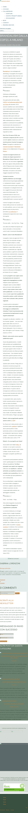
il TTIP (13, 420)
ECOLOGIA (3, 45)
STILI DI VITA (16, 45)
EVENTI (9, 45)
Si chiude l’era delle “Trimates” (14, 704)
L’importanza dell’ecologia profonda (14, 682)
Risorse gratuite (8, 25)
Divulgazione (10, 18)
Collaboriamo (8, 11)
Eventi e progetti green (14, 16)
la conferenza (12, 212)
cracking (13, 426)
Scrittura (9, 14)
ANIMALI (11, 706)
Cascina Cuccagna (8, 147)
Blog (4, 20)
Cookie (12, 809)
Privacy (7, 809)
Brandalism (6, 71)
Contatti (6, 23)
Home (5, 7)
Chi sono (6, 9)
